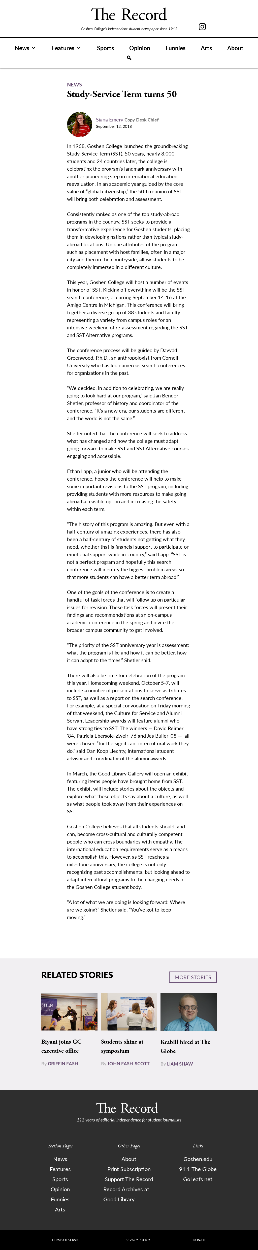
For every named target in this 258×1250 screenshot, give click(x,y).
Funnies (175, 48)
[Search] (129, 58)
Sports (105, 48)
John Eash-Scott (128, 1063)
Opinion (139, 48)
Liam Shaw (180, 1063)
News (22, 48)
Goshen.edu (197, 1159)
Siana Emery (109, 119)
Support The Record (129, 1179)
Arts (206, 48)
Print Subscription (129, 1169)
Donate (199, 1239)
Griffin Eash (63, 1063)
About (235, 48)
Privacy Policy (137, 1239)
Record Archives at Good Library (126, 1194)
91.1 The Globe (198, 1169)
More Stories (193, 977)
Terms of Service (67, 1239)
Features (63, 48)
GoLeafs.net (197, 1179)
